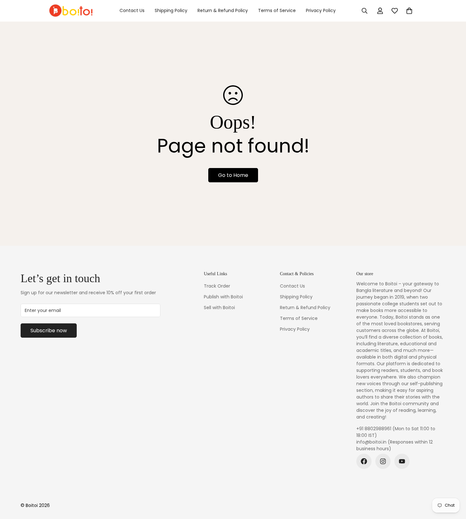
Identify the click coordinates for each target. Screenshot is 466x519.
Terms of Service (277, 10)
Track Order (217, 286)
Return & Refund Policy (222, 10)
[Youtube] (402, 461)
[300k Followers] (364, 461)
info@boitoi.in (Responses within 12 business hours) (394, 445)
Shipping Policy (171, 10)
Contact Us (132, 10)
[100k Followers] (383, 461)
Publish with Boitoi (223, 297)
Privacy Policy (321, 10)
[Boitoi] (71, 11)
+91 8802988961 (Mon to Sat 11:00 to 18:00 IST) (395, 431)
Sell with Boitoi (219, 307)
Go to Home (233, 175)
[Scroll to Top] (453, 484)
